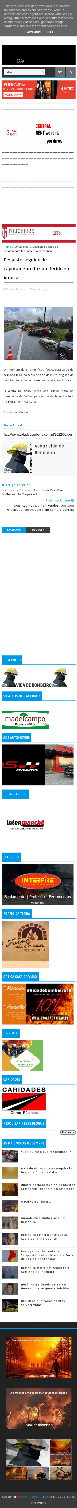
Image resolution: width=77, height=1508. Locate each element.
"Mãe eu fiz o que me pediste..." (46, 1152)
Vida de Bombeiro (31, 1497)
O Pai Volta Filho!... (36, 1201)
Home (7, 247)
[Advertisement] (39, 171)
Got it (50, 32)
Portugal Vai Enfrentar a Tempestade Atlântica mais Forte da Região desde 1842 (47, 1255)
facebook (14, 529)
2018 (48, 1497)
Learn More (32, 32)
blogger (38, 529)
